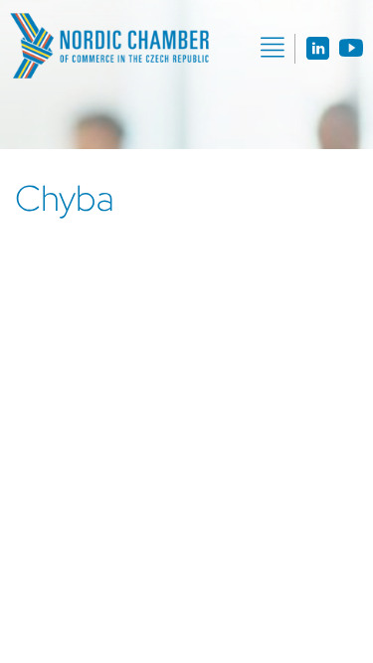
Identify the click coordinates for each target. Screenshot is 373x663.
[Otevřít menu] (272, 48)
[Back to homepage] (109, 46)
